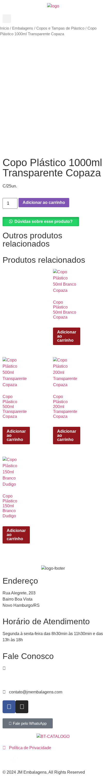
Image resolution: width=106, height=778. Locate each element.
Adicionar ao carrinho (44, 202)
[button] (7, 18)
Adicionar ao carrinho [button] (66, 336)
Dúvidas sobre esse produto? (43, 221)
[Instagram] (21, 706)
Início (4, 28)
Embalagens (22, 28)
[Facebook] (9, 706)
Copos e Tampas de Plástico (60, 28)
